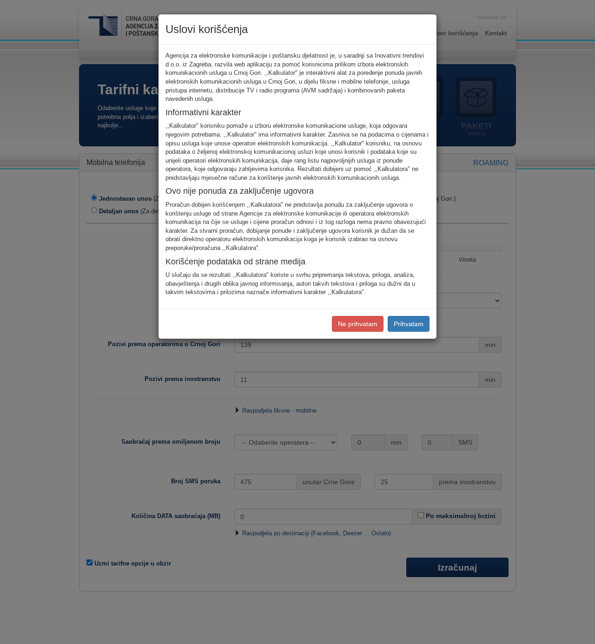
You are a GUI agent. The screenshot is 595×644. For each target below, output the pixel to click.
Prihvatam (408, 324)
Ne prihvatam (357, 324)
